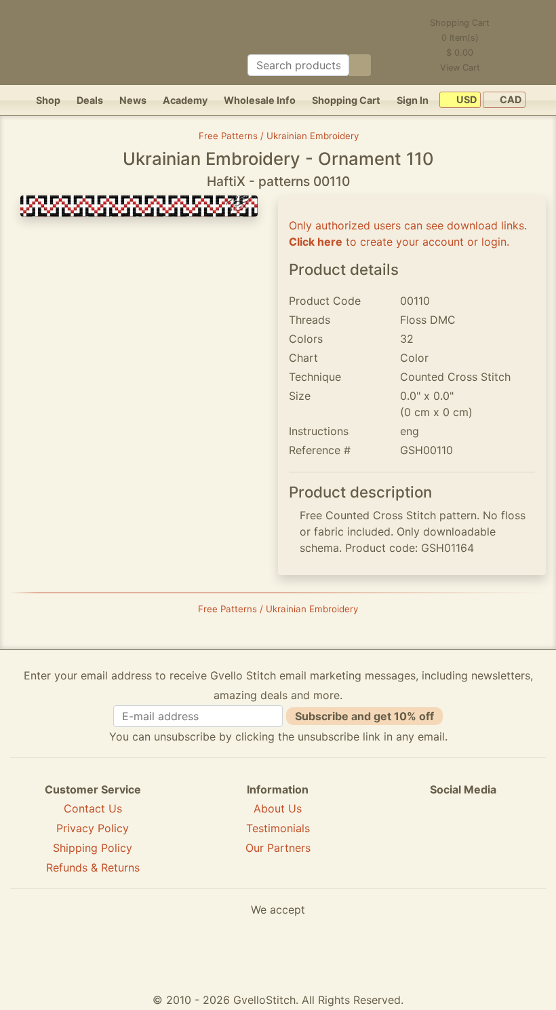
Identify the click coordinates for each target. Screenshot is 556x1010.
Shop (48, 100)
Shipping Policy (92, 848)
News (132, 100)
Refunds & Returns (93, 867)
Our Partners (278, 848)
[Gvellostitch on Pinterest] (463, 838)
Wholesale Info (260, 100)
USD (465, 100)
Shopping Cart (346, 100)
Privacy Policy (92, 828)
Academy (185, 100)
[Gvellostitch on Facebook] (416, 838)
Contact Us (93, 808)
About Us (278, 808)
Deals (90, 100)
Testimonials (278, 828)
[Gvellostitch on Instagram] (510, 838)
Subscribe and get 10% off (364, 716)
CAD (509, 100)
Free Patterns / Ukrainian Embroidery (279, 135)
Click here (315, 241)
